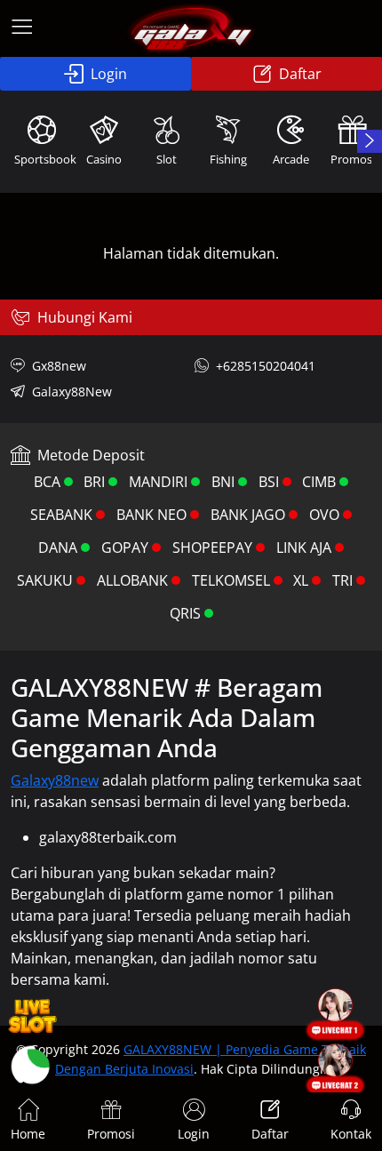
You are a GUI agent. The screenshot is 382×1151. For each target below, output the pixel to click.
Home (28, 1133)
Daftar (300, 74)
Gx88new (59, 365)
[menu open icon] (22, 28)
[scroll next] (369, 141)
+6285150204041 (265, 365)
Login (109, 74)
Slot (166, 159)
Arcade (291, 159)
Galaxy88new (55, 780)
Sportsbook (43, 159)
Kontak (350, 1133)
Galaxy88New (72, 391)
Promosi (111, 1133)
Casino (104, 159)
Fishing (228, 159)
